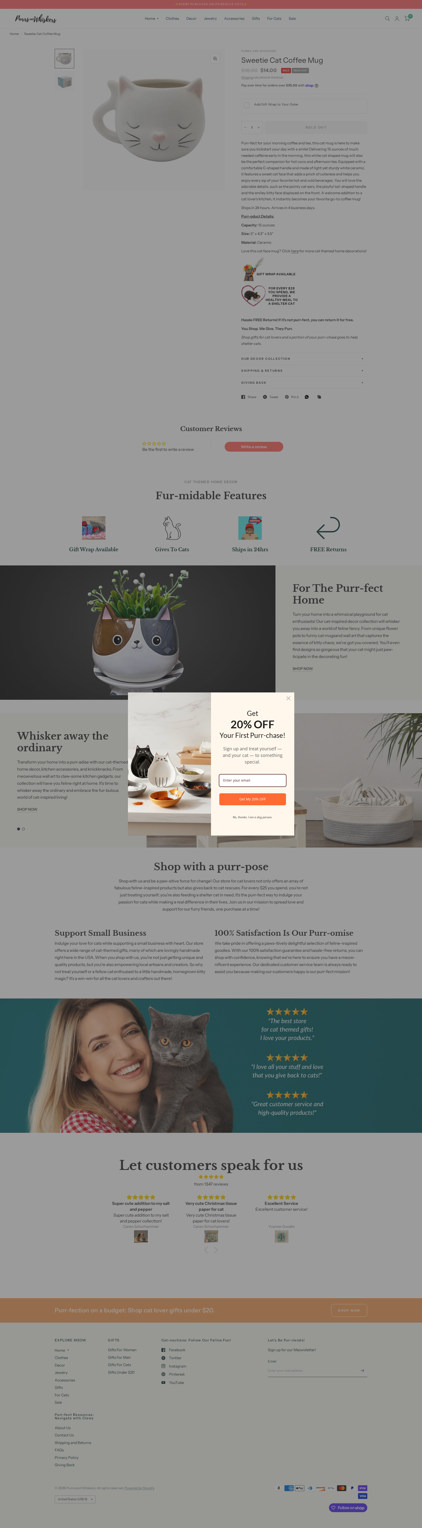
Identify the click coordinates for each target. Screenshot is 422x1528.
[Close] (288, 698)
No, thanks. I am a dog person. (252, 817)
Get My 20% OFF (252, 799)
